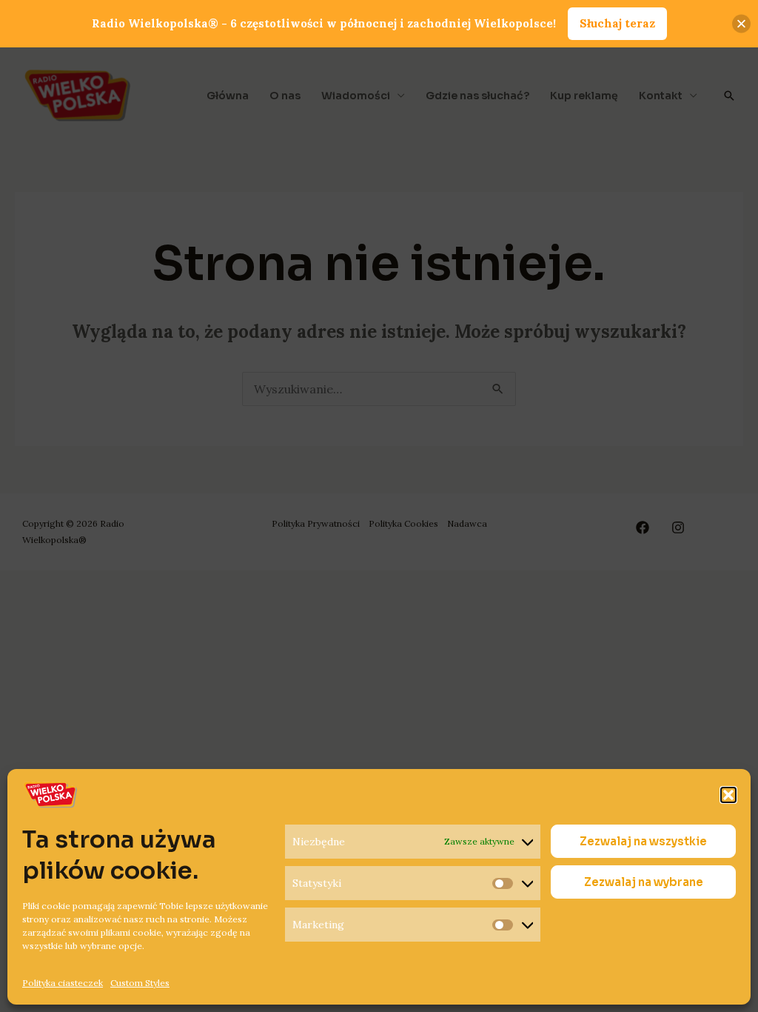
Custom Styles (140, 982)
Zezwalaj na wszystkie (643, 841)
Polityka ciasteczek (62, 982)
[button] (728, 795)
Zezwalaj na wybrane (643, 882)
